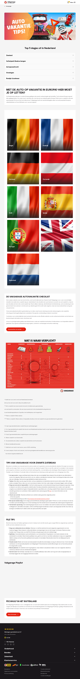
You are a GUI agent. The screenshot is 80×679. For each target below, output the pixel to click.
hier (50, 491)
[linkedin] (13, 644)
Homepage (8, 6)
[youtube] (8, 644)
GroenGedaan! (25, 665)
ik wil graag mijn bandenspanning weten (38, 498)
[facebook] (5, 644)
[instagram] (11, 644)
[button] (40, 55)
